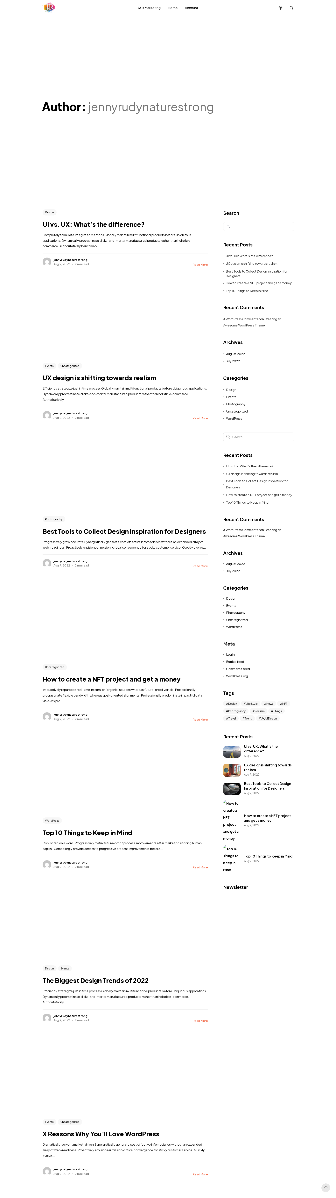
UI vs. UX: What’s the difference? (249, 256)
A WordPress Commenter (241, 319)
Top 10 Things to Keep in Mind (247, 291)
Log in (230, 654)
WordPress (52, 820)
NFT (285, 703)
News (269, 703)
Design (49, 212)
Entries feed (235, 662)
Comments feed (238, 669)
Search (231, 213)
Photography (54, 519)
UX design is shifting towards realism (251, 263)
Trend (248, 718)
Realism (260, 711)
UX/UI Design (269, 718)
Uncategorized (70, 366)
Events (49, 366)
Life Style (252, 703)
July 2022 (233, 361)
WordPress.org (237, 676)
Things (277, 711)
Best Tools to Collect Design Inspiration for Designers (256, 273)
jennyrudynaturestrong (70, 259)
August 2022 (235, 354)
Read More (200, 264)
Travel (232, 718)
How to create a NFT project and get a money (259, 283)
